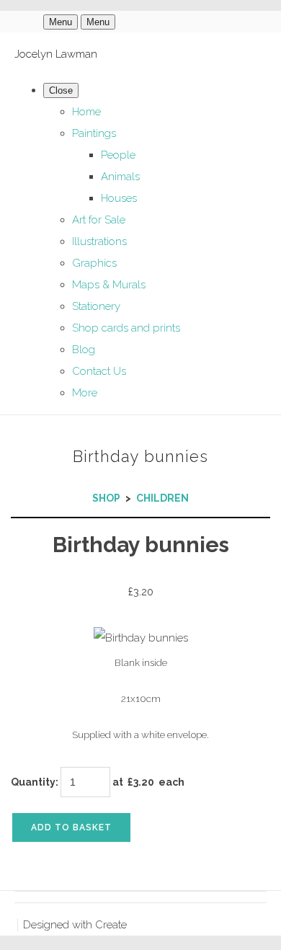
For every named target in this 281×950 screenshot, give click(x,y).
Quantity (33, 782)
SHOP (106, 498)
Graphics (94, 263)
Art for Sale (98, 219)
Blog (83, 349)
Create (111, 924)
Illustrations (99, 241)
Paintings (94, 133)
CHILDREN (162, 498)
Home (86, 111)
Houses (119, 198)
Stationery (96, 306)
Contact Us (99, 371)
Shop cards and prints (126, 327)
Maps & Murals (109, 284)
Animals (120, 176)
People (118, 154)
